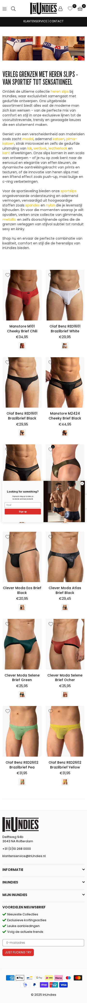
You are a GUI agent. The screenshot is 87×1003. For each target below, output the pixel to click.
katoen (59, 139)
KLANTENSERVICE (35, 21)
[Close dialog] (82, 483)
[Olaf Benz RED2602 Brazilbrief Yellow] (65, 731)
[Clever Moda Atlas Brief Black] (65, 557)
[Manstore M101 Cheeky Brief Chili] (22, 295)
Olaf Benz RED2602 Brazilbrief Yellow (65, 765)
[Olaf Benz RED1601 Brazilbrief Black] (22, 382)
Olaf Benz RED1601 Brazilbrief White (65, 329)
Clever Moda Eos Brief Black (22, 590)
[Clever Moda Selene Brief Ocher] (65, 644)
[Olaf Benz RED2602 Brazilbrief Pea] (22, 731)
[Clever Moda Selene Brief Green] (22, 644)
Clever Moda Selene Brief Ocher (64, 678)
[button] (80, 8)
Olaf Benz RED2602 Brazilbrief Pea (22, 765)
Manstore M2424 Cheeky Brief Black (65, 416)
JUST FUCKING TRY (18, 952)
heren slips (60, 91)
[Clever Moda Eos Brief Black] (22, 557)
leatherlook (57, 148)
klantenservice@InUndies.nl (24, 856)
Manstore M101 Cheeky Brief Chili (22, 329)
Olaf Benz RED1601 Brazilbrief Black (22, 416)
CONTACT (56, 21)
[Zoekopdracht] (13, 8)
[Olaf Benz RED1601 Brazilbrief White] (65, 295)
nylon (50, 205)
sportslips (68, 191)
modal (27, 139)
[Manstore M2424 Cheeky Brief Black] (65, 382)
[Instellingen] (60, 8)
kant (6, 153)
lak (29, 148)
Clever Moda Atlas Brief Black (65, 590)
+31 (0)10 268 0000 (16, 848)
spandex (32, 205)
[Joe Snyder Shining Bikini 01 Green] (65, 469)
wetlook (40, 148)
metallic (9, 219)
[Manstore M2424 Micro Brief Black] (22, 469)
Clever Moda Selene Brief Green (22, 678)
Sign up (23, 511)
